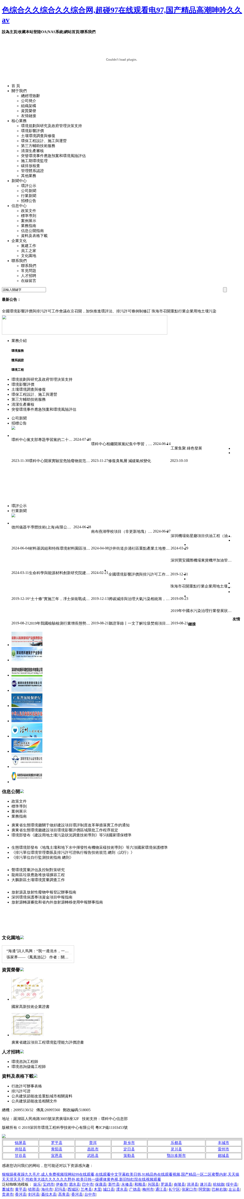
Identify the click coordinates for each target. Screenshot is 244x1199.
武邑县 (93, 1156)
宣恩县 (56, 1156)
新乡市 (129, 1143)
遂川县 (205, 1184)
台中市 (90, 1194)
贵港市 (7, 1194)
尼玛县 (60, 1189)
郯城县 (223, 1156)
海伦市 (47, 1189)
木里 (97, 1189)
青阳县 (56, 1149)
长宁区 (174, 1189)
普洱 (93, 1143)
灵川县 (176, 1149)
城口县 (108, 1189)
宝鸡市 (48, 1184)
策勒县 (129, 1156)
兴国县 (153, 1184)
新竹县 (114, 1184)
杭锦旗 (218, 1184)
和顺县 (140, 1184)
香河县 (20, 1194)
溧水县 (121, 1189)
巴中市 (87, 1184)
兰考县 (86, 1189)
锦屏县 (20, 1143)
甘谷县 (20, 1156)
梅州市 (148, 1189)
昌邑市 (93, 1149)
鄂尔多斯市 (176, 1156)
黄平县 (20, 1189)
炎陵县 (179, 1184)
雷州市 (223, 1149)
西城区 (73, 1189)
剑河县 (34, 1194)
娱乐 (37, 1184)
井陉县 (20, 1149)
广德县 (135, 1189)
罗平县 (56, 1143)
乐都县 (176, 1143)
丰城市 (223, 1143)
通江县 (161, 1189)
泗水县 (74, 1184)
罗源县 (166, 1184)
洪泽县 (192, 1184)
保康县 (101, 1184)
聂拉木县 (48, 1194)
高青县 (64, 1194)
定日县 (129, 1149)
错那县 (34, 1189)
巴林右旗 (219, 1189)
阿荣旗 (204, 1189)
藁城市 (7, 1189)
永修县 (127, 1184)
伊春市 (61, 1184)
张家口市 (189, 1189)
